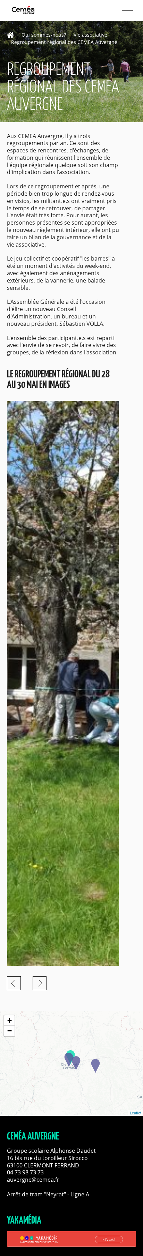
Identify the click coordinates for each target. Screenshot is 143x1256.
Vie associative (90, 35)
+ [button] (9, 1020)
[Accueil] (12, 34)
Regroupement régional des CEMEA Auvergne (64, 42)
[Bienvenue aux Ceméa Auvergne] (34, 10)
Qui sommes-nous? (44, 35)
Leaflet (135, 1112)
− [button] (9, 1030)
